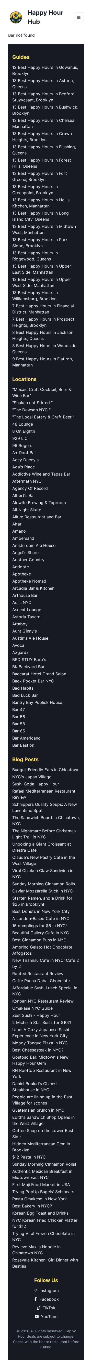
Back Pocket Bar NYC (33, 680)
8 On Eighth (23, 431)
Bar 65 (18, 730)
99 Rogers (22, 445)
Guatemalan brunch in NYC (38, 1110)
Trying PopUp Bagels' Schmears (43, 1191)
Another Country (28, 559)
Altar (16, 524)
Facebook (49, 1299)
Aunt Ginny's (24, 631)
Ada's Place (23, 466)
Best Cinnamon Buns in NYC (39, 939)
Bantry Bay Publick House (37, 702)
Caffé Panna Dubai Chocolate (41, 980)
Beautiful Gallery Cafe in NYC (40, 932)
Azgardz (20, 652)
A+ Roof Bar (24, 452)
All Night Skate (26, 509)
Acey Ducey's (25, 459)
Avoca (18, 645)
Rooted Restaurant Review (37, 973)
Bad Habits (22, 688)
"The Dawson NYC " (31, 409)
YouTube (49, 1316)
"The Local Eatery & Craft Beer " (43, 416)
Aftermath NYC (27, 481)
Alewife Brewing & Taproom (39, 502)
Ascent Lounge (26, 609)
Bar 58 (18, 723)
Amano (19, 531)
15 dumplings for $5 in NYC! (39, 925)
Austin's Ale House (30, 638)
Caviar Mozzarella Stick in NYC (42, 890)
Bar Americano (26, 738)
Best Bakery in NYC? (32, 1205)
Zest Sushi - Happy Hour (36, 1015)
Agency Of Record (30, 488)
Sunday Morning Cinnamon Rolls (43, 883)
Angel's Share (25, 552)
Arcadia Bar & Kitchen (33, 588)
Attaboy (20, 623)
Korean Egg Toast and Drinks (40, 1213)
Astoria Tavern (26, 616)
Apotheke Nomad (29, 581)
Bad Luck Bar (25, 695)
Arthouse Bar (25, 595)
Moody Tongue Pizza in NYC (40, 1042)
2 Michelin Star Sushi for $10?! (41, 1022)
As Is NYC (21, 602)
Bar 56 (18, 716)
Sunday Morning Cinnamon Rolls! (44, 1164)
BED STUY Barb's (29, 659)
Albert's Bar (23, 495)
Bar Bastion (23, 745)
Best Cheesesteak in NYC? (37, 1050)
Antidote (20, 566)
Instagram (49, 1290)
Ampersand (23, 538)
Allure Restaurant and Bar (36, 516)
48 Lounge (22, 424)
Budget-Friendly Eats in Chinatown (45, 769)
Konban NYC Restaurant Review (43, 1001)
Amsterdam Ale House (33, 545)
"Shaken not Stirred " (32, 402)
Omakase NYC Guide (32, 1008)
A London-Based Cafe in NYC (41, 918)
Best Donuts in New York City (41, 911)
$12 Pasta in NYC (29, 1157)
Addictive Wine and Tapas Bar (41, 474)
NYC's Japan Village (31, 776)
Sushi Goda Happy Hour (35, 783)
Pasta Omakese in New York (39, 1198)
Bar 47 (18, 709)
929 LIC (20, 438)
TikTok (49, 1307)
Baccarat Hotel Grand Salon (39, 673)
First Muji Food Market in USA (41, 1184)
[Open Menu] (79, 17)
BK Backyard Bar (28, 666)
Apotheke (21, 573)
